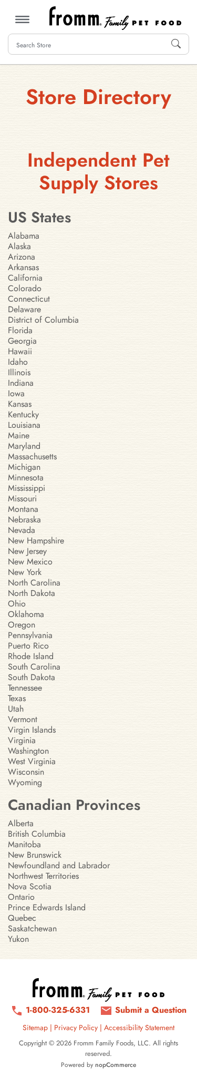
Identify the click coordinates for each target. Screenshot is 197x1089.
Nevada (21, 530)
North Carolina (34, 583)
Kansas (20, 404)
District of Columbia (43, 320)
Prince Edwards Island (47, 907)
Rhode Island (31, 656)
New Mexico (30, 562)
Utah (16, 709)
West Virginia (32, 761)
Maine (18, 435)
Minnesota (26, 477)
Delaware (24, 309)
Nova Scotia (29, 886)
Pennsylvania (30, 635)
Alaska (19, 246)
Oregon (21, 625)
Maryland (24, 446)
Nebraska (24, 519)
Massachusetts (32, 456)
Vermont (22, 719)
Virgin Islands (32, 730)
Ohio (17, 604)
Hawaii (20, 351)
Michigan (24, 467)
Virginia (22, 740)
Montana (23, 509)
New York (25, 572)
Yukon (18, 939)
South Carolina (34, 667)
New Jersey (27, 551)
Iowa (16, 393)
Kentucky (23, 414)
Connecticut (29, 299)
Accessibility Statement (139, 1027)
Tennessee (25, 688)
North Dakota (31, 593)
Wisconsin (26, 772)
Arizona (21, 257)
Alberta (21, 823)
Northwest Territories (43, 876)
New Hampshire (36, 541)
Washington (28, 751)
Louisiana (24, 425)
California (25, 278)
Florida (20, 330)
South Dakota (31, 677)
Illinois (19, 372)
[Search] (176, 44)
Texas (17, 698)
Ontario (21, 897)
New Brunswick (34, 855)
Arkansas (23, 267)
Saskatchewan (32, 928)
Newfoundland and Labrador (59, 865)
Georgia (22, 341)
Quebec (22, 918)
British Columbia (37, 834)
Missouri (22, 498)
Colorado (25, 288)
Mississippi (26, 488)
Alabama (23, 236)
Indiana (21, 383)
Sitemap (35, 1027)
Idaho (18, 362)
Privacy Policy (76, 1027)
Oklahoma (26, 614)
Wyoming (25, 782)
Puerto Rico (28, 646)
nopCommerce (115, 1065)
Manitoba (24, 844)
